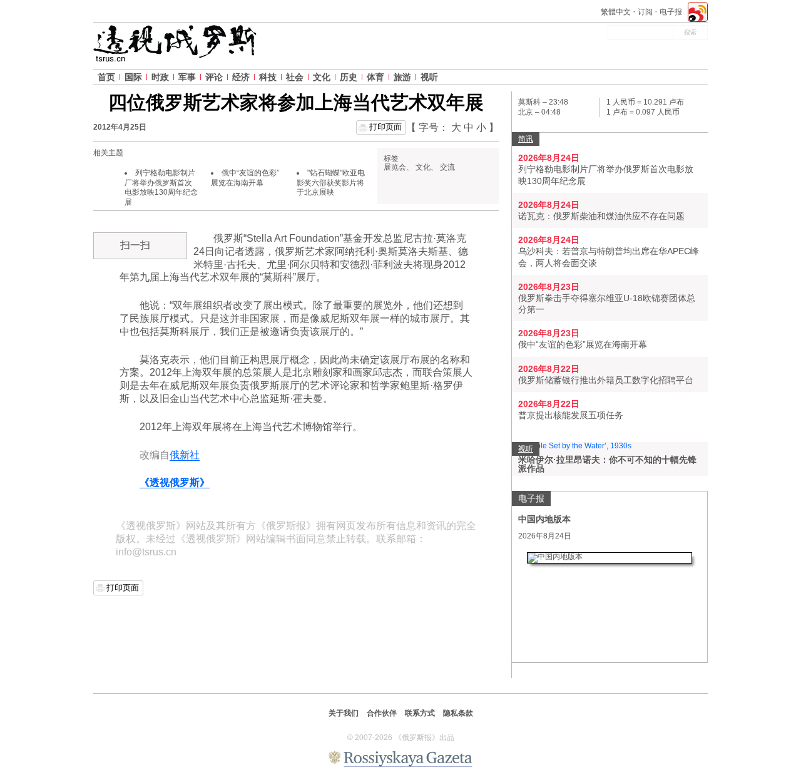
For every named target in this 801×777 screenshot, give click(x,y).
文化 (321, 77)
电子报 (671, 12)
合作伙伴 (382, 713)
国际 (133, 77)
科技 (268, 77)
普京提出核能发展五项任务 (570, 415)
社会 (295, 77)
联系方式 (420, 713)
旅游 (402, 77)
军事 (187, 77)
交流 (447, 167)
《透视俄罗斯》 (175, 482)
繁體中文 (616, 12)
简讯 (525, 139)
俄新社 (185, 455)
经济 (241, 77)
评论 (214, 77)
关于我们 (344, 713)
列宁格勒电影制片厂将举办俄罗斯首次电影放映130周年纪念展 (161, 187)
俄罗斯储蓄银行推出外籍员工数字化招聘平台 (605, 380)
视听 (429, 77)
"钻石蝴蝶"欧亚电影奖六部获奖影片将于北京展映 (331, 182)
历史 (348, 77)
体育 (375, 77)
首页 (106, 77)
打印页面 (385, 126)
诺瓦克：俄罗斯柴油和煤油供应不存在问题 (601, 216)
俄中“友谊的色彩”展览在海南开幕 (245, 177)
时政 (160, 77)
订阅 (645, 12)
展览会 (395, 167)
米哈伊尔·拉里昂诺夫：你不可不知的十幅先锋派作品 (607, 464)
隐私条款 (458, 713)
